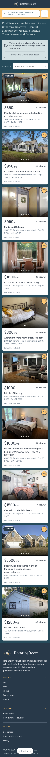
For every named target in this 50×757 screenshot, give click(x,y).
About (6, 691)
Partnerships (9, 695)
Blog (5, 682)
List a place (8, 732)
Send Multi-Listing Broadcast (25, 54)
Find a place (8, 713)
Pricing (6, 740)
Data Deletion (32, 753)
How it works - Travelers (14, 717)
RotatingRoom (28, 4)
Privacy (17, 753)
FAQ (5, 686)
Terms (6, 753)
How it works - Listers (12, 736)
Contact (7, 699)
